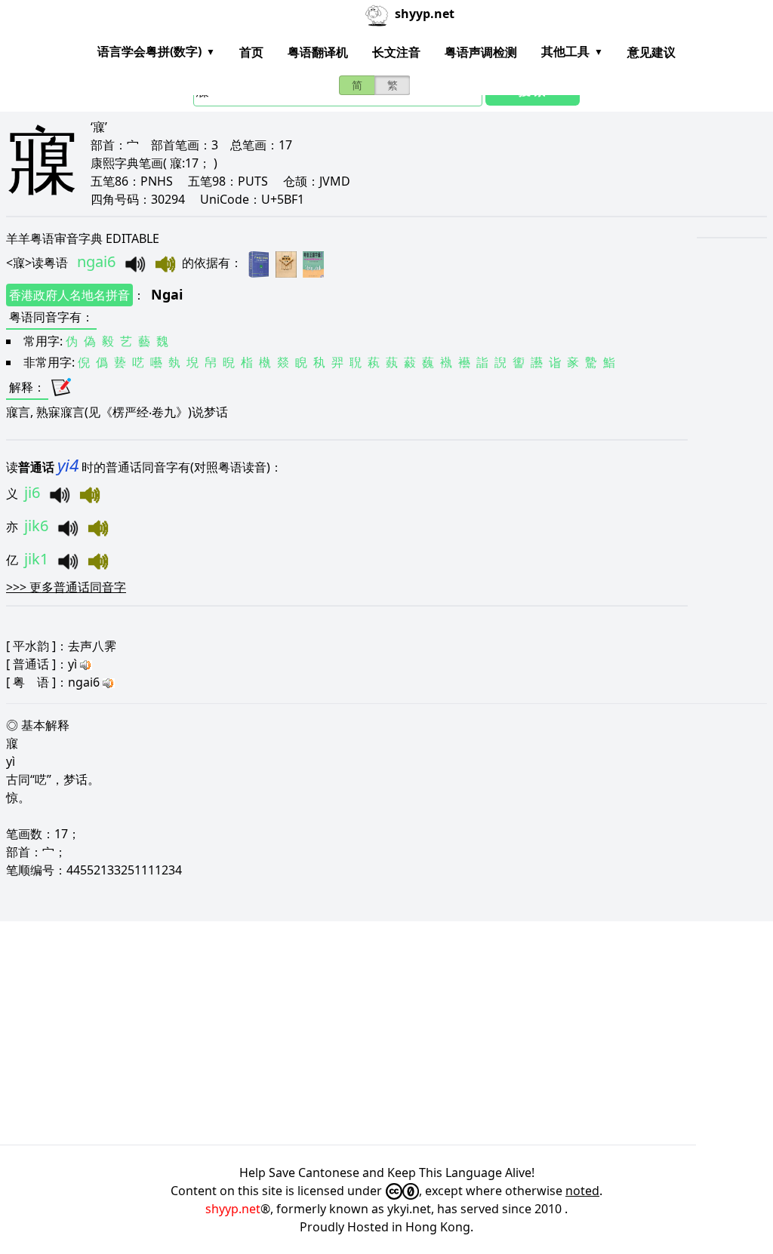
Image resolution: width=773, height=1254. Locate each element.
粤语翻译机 (318, 52)
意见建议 (651, 52)
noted (582, 1190)
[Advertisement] (386, 1033)
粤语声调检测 (481, 52)
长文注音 (396, 52)
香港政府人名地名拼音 (69, 295)
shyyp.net (232, 1208)
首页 (251, 52)
